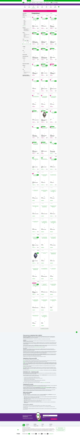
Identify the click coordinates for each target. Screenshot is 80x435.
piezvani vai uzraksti (44, 382)
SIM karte (24, 65)
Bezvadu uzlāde (25, 54)
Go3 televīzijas (48, 387)
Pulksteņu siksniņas (25, 15)
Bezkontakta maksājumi (26, 63)
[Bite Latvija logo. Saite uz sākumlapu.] (24, 2)
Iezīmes (24, 32)
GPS (23, 69)
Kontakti (50, 424)
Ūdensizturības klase (25, 56)
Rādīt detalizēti (51, 433)
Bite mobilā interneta (42, 387)
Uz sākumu (27, 424)
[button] (51, 2)
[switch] (36, 433)
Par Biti (43, 424)
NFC (23, 50)
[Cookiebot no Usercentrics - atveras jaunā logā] (18, 433)
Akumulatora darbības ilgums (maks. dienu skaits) (26, 75)
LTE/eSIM (24, 46)
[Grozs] (53, 2)
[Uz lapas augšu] (76, 332)
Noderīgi (35, 424)
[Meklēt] (43, 0)
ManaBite (55, 2)
